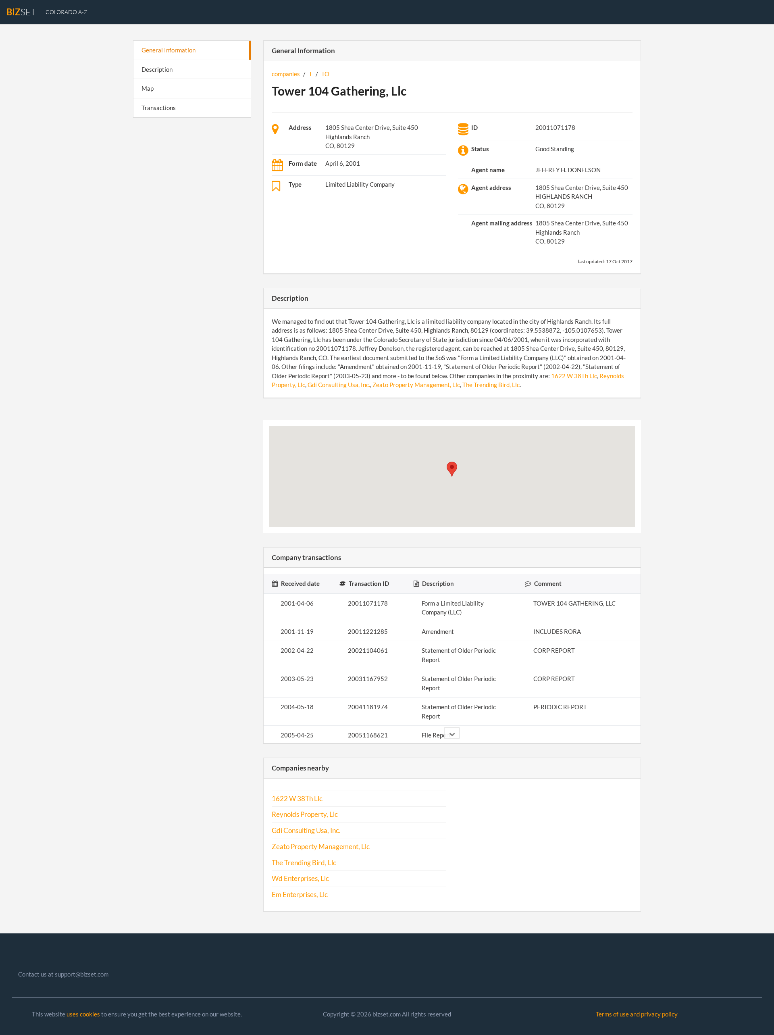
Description (157, 69)
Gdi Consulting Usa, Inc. (339, 384)
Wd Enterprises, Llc (300, 879)
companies (286, 73)
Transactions (158, 107)
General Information (168, 50)
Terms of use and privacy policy (637, 1014)
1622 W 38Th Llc (574, 375)
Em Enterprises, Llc (300, 895)
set (21, 11)
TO (325, 73)
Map (147, 88)
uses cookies (83, 1014)
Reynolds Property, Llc (305, 814)
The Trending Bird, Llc (491, 384)
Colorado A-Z (66, 11)
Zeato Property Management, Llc (416, 384)
